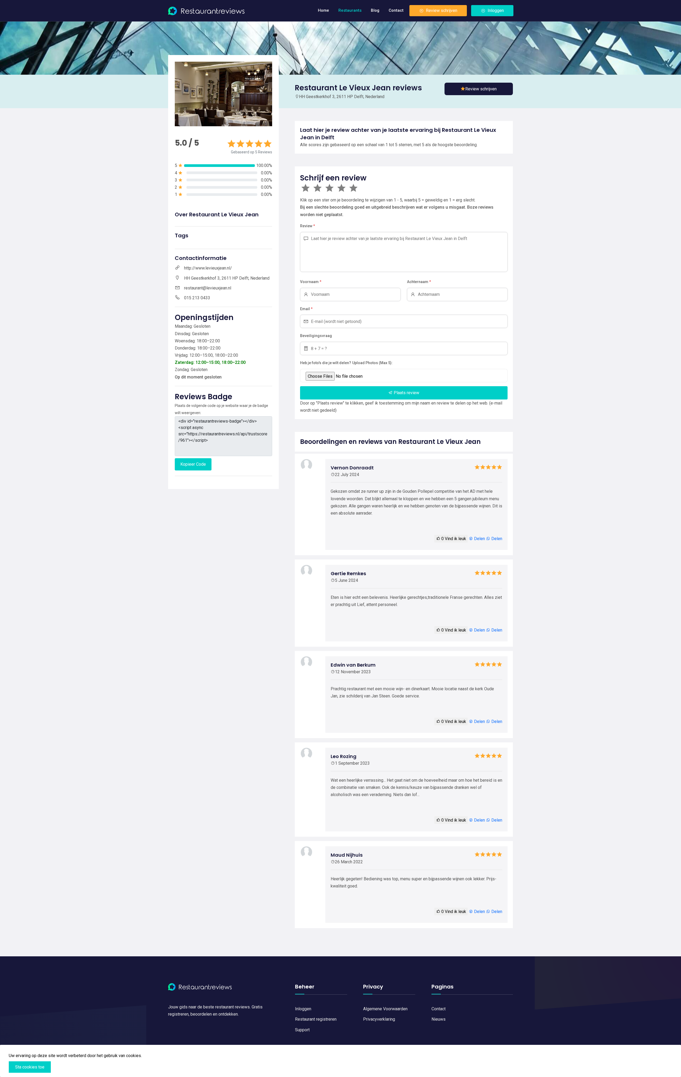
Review (307, 226)
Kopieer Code (193, 464)
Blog (375, 10)
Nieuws (438, 1019)
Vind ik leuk (453, 538)
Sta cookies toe (29, 1067)
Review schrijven (441, 10)
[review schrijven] (479, 89)
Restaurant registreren (316, 1019)
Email (306, 309)
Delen (479, 538)
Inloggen (496, 10)
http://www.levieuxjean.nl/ (208, 268)
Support (302, 1029)
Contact (396, 10)
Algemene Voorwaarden (385, 1008)
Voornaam (310, 282)
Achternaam (419, 282)
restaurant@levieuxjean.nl (207, 288)
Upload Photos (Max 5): (372, 363)
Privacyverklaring (379, 1019)
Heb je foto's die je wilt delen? (325, 363)
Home (323, 10)
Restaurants (350, 10)
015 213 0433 (197, 297)
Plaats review (406, 392)
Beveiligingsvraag (316, 336)
